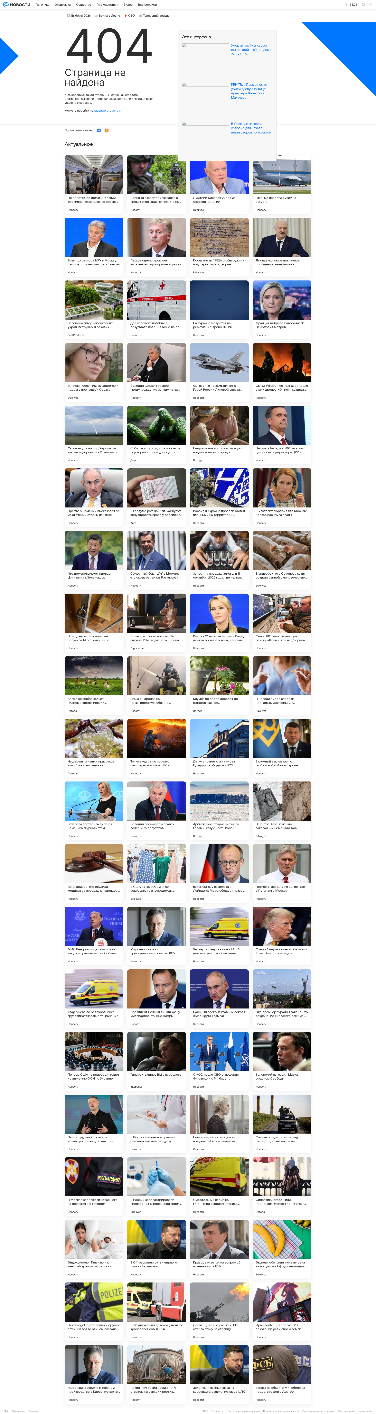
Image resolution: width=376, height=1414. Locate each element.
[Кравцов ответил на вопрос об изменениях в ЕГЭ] (219, 1249)
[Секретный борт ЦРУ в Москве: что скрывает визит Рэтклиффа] (156, 560)
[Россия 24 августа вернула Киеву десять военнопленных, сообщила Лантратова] (219, 623)
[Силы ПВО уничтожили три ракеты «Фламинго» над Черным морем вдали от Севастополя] (282, 623)
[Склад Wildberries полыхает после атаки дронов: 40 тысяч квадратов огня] (282, 372)
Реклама (33, 1411)
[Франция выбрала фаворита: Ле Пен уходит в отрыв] (282, 309)
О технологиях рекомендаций (243, 1411)
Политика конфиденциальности (281, 1411)
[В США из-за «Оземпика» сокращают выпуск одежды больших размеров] (156, 873)
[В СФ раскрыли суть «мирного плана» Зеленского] (156, 1249)
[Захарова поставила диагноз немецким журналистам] (94, 810)
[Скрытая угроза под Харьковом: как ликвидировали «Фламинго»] (94, 435)
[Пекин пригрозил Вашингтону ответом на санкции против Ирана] (156, 1374)
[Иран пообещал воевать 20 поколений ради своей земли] (282, 1311)
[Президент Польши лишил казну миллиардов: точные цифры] (156, 998)
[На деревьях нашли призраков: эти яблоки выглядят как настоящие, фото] (94, 748)
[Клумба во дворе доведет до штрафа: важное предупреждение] (219, 685)
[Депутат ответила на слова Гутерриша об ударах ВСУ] (219, 748)
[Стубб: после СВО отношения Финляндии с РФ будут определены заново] (219, 1061)
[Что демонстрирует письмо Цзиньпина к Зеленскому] (94, 560)
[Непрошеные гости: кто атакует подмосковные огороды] (219, 435)
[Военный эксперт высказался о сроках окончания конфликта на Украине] (156, 184)
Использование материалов (318, 1411)
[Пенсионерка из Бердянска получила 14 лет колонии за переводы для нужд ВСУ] (219, 1124)
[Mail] (6, 4)
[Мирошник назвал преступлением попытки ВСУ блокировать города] (156, 936)
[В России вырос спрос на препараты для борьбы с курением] (282, 685)
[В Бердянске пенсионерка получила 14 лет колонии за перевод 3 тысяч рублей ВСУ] (94, 623)
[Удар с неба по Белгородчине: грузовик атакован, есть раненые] (94, 998)
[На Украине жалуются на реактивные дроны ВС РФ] (219, 309)
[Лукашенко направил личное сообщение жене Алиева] (282, 247)
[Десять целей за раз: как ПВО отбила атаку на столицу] (219, 1311)
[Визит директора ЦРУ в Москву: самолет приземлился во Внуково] (94, 247)
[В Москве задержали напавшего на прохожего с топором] (94, 1186)
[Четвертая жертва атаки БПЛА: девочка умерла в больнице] (219, 936)
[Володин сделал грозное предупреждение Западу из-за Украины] (156, 372)
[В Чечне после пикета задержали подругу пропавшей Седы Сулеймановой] (94, 372)
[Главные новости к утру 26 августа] (282, 184)
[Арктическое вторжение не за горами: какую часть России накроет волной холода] (219, 810)
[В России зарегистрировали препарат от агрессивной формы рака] (156, 1186)
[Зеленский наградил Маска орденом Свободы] (282, 1061)
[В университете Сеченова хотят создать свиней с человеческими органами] (282, 560)
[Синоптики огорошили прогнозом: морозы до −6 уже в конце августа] (282, 1186)
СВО (131, 15)
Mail (6, 1411)
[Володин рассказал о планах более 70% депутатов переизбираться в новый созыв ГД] (156, 810)
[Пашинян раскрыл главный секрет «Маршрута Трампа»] (219, 998)
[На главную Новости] (19, 4)
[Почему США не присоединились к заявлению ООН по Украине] (94, 1061)
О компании (18, 1411)
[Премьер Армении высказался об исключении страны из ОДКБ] (94, 497)
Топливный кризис (156, 15)
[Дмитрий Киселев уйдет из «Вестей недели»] (219, 184)
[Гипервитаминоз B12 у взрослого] (156, 1061)
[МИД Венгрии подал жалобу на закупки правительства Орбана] (94, 936)
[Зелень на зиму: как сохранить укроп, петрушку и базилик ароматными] (94, 309)
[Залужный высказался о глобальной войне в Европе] (282, 748)
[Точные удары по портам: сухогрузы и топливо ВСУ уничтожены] (156, 748)
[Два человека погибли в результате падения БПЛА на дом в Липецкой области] (156, 309)
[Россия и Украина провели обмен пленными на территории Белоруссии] (219, 497)
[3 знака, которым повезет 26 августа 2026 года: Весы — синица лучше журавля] (156, 623)
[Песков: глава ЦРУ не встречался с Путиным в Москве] (282, 873)
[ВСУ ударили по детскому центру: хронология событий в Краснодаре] (156, 1311)
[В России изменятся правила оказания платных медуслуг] (156, 1124)
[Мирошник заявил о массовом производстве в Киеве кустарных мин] (94, 1374)
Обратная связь (346, 1411)
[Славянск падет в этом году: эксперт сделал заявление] (282, 1124)
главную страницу (107, 110)
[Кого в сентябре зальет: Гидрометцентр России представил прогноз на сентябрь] (94, 685)
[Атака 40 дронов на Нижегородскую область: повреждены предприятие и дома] (156, 685)
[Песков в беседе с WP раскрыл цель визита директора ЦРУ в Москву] (282, 435)
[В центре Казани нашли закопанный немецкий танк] (282, 810)
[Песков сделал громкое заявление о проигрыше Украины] (156, 247)
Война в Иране (109, 15)
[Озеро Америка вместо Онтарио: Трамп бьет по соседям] (282, 936)
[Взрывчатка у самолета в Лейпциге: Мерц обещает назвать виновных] (219, 873)
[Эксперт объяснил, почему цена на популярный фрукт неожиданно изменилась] (282, 1249)
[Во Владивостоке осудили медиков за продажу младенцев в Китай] (94, 873)
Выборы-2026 (81, 15)
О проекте (217, 1411)
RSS (205, 1411)
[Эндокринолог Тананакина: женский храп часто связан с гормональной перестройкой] (94, 1249)
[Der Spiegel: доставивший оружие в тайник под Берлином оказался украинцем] (94, 1311)
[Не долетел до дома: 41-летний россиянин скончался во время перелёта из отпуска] (94, 184)
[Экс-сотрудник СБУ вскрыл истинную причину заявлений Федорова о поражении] (94, 1124)
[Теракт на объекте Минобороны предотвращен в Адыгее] (282, 1374)
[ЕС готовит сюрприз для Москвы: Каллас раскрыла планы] (282, 497)
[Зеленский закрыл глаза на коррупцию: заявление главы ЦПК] (219, 1374)
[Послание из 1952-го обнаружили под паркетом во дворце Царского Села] (219, 247)
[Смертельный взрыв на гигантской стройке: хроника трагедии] (219, 1186)
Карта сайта (365, 1411)
